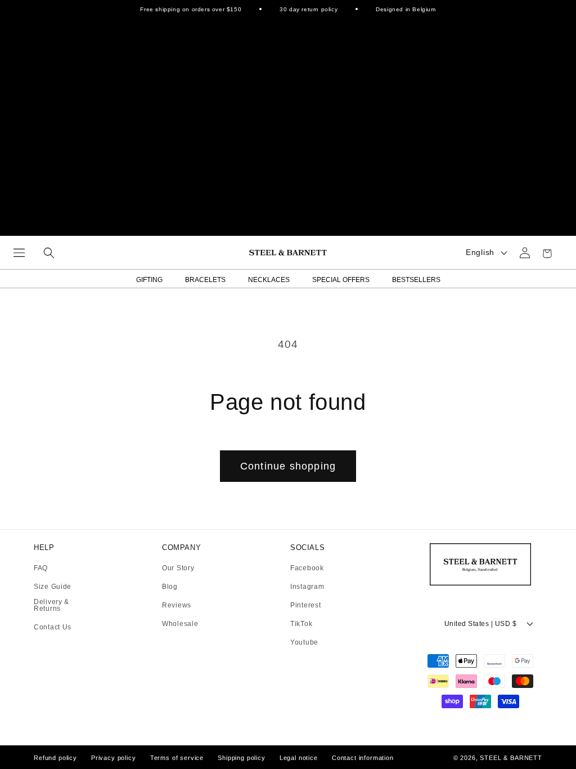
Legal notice (299, 757)
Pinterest (305, 605)
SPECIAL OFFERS (341, 280)
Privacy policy (113, 757)
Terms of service (177, 757)
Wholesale (180, 623)
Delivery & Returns (51, 605)
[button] (19, 252)
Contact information (363, 757)
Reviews (176, 605)
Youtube (304, 642)
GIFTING (149, 280)
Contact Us (52, 627)
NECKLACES (269, 280)
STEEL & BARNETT (511, 757)
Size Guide (52, 587)
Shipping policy (242, 757)
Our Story (178, 568)
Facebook (307, 568)
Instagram (307, 587)
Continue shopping (288, 466)
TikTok (301, 624)
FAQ (41, 568)
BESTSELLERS (416, 280)
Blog (170, 587)
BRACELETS (205, 280)
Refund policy (55, 757)
